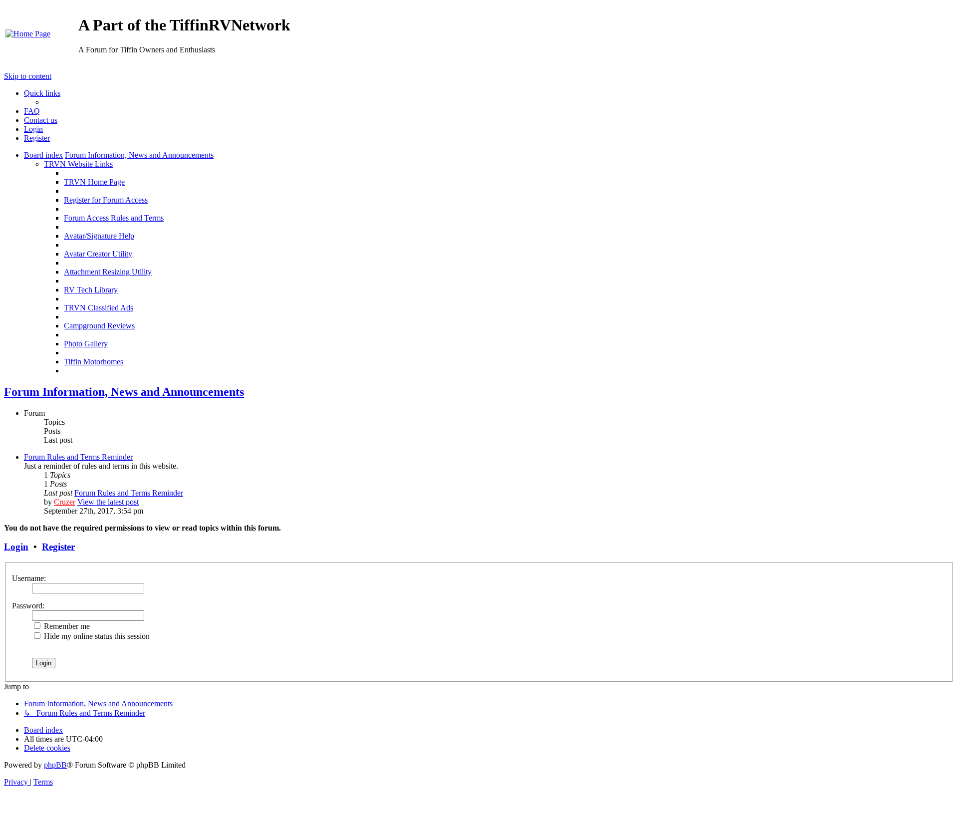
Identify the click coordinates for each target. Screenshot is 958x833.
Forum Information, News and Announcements (124, 391)
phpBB (55, 765)
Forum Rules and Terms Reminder (78, 457)
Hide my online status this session (96, 636)
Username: (29, 578)
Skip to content (27, 76)
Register (58, 547)
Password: (28, 605)
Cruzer (64, 502)
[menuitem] (27, 33)
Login (16, 547)
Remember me (66, 626)
